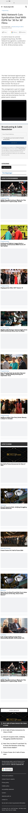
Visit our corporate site (17, 764)
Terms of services (20, 147)
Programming (5, 10)
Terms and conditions (7, 775)
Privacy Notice (22, 148)
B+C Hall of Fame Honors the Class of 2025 (15, 724)
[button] (2, 6)
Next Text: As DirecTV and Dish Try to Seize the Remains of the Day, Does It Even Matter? (15, 745)
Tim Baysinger (6, 26)
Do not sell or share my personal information (13, 803)
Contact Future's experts (8, 779)
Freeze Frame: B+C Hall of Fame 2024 (14, 753)
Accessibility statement (8, 789)
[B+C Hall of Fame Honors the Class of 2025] (14, 720)
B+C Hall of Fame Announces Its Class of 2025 (14, 731)
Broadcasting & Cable (17, 26)
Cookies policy (5, 786)
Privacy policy (5, 782)
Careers (4, 792)
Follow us (15, 32)
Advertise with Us (6, 796)
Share (5, 32)
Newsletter (23, 32)
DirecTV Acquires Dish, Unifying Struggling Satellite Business (14, 738)
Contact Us (4, 799)
